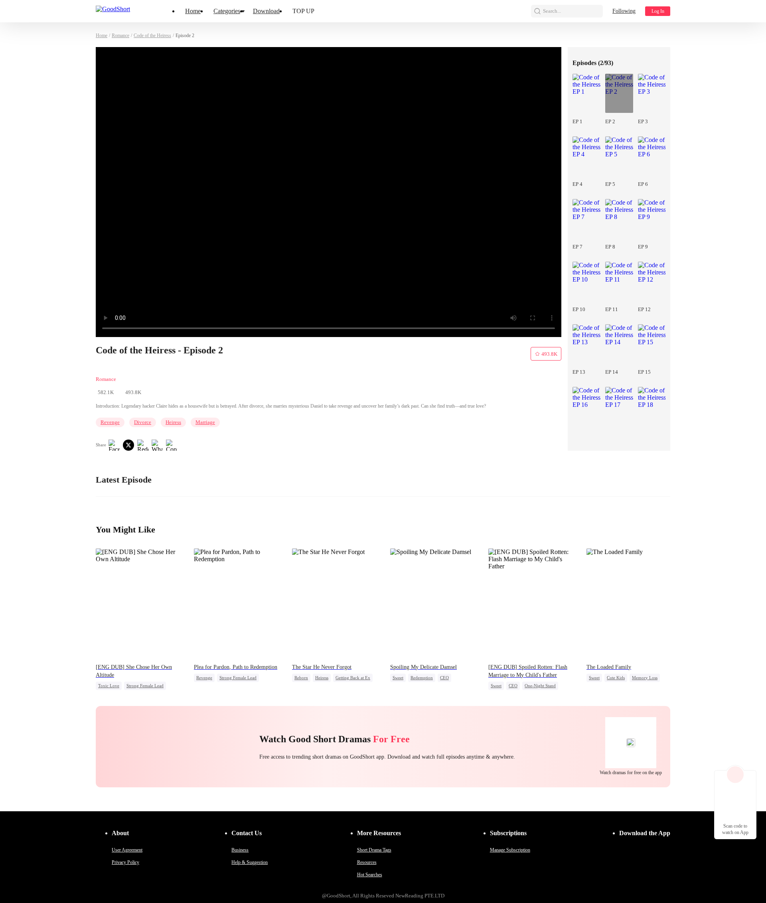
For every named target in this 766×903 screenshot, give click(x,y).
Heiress (173, 422)
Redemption (422, 677)
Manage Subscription (510, 850)
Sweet (398, 677)
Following (624, 11)
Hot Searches (369, 874)
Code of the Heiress (152, 35)
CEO (444, 677)
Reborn (301, 677)
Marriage (205, 422)
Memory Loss (644, 677)
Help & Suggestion (249, 862)
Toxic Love (108, 685)
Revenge (110, 422)
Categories (226, 11)
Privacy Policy (125, 862)
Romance (120, 35)
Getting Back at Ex (353, 677)
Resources (367, 862)
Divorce (142, 422)
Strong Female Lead (145, 685)
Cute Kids (616, 677)
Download (266, 11)
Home (193, 11)
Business (240, 850)
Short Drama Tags (374, 850)
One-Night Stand (540, 685)
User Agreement (127, 850)
